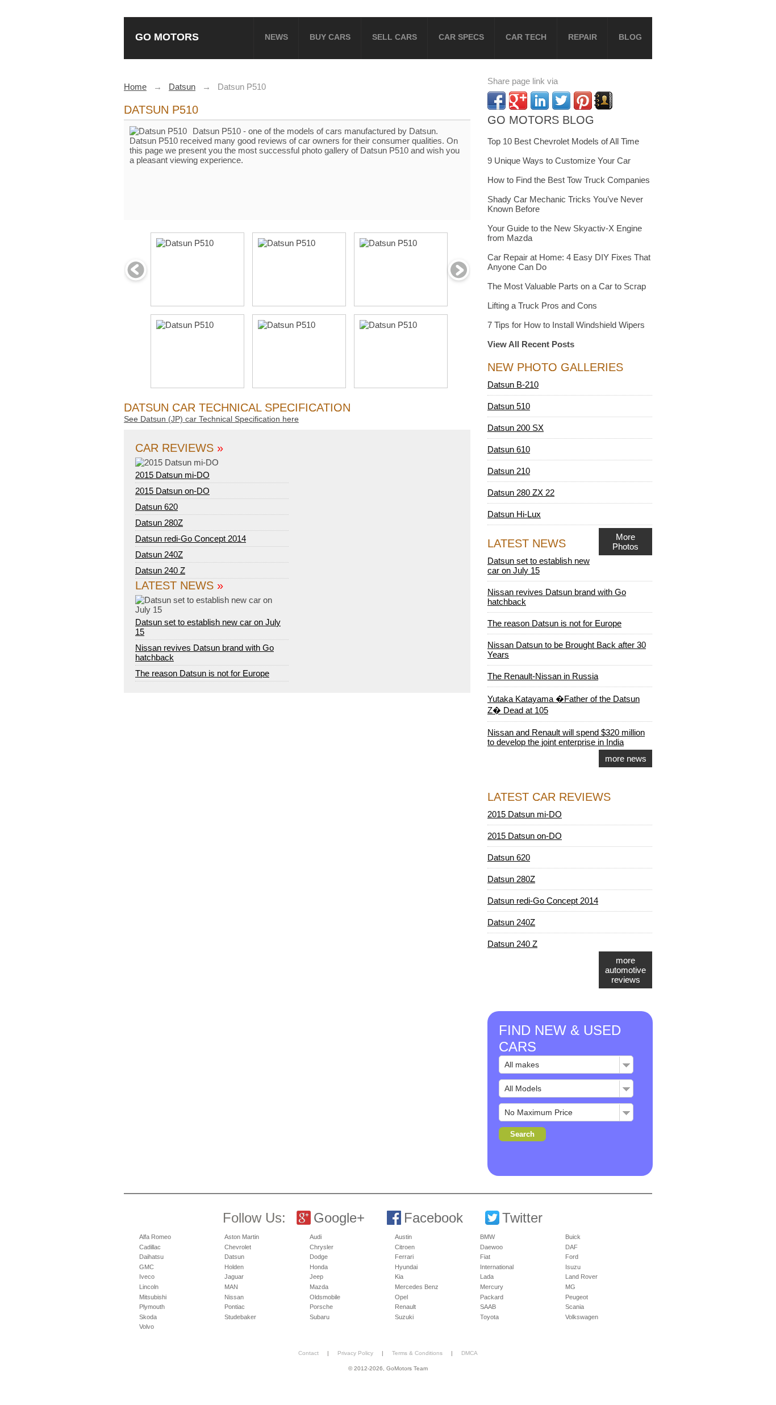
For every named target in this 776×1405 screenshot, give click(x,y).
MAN (231, 1286)
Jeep (316, 1276)
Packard (491, 1297)
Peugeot (576, 1297)
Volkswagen (581, 1316)
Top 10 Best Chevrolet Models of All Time (563, 141)
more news (625, 758)
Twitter (522, 1217)
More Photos (625, 541)
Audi (316, 1236)
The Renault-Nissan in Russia (542, 676)
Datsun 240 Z (160, 570)
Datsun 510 (508, 406)
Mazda (319, 1286)
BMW (487, 1236)
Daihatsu (151, 1256)
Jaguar (234, 1276)
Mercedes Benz (417, 1286)
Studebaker (240, 1316)
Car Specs (461, 36)
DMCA (469, 1353)
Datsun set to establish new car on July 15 (208, 627)
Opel (401, 1297)
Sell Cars (394, 36)
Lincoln (148, 1286)
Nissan (234, 1297)
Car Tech (526, 36)
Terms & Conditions (417, 1353)
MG (570, 1286)
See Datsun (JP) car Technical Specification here (211, 418)
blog (630, 36)
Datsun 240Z (159, 554)
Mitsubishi (152, 1297)
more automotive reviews (625, 969)
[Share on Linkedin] (540, 101)
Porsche (321, 1306)
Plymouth (152, 1306)
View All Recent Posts (530, 344)
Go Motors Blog (540, 120)
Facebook (433, 1217)
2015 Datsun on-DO (172, 491)
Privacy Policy (355, 1353)
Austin (403, 1236)
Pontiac (234, 1306)
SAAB (488, 1306)
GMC (146, 1266)
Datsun (234, 1256)
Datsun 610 (508, 449)
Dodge (319, 1256)
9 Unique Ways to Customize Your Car (559, 160)
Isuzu (573, 1266)
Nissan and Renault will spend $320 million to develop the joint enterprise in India (566, 737)
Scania (574, 1306)
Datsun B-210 (513, 384)
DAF (571, 1247)
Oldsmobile (325, 1297)
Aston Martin (241, 1236)
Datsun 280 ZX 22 (520, 492)
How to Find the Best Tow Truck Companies (568, 180)
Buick (573, 1236)
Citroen (405, 1247)
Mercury (491, 1286)
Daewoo (491, 1247)
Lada (487, 1276)
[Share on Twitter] (561, 101)
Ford (571, 1256)
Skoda (148, 1316)
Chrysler (321, 1247)
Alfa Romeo (155, 1236)
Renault (405, 1306)
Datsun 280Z (159, 522)
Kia (399, 1276)
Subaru (319, 1316)
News (276, 36)
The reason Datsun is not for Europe (202, 673)
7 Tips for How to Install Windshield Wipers (566, 325)
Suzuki (404, 1316)
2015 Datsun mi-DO (172, 475)
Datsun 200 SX (515, 428)
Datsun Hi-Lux (514, 514)
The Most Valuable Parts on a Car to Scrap (566, 286)
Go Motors (167, 36)
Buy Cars (330, 36)
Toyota (489, 1316)
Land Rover (581, 1276)
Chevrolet (237, 1247)
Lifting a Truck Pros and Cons (542, 305)
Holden (234, 1266)
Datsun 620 (156, 507)
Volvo (146, 1326)
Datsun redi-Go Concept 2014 (190, 538)
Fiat (485, 1256)
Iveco (147, 1276)
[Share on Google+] (518, 101)
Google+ (339, 1217)
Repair (582, 36)
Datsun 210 (508, 471)
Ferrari (404, 1256)
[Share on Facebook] (496, 101)
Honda (319, 1266)
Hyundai (406, 1266)
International (497, 1266)
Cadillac (150, 1247)
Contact (308, 1353)
